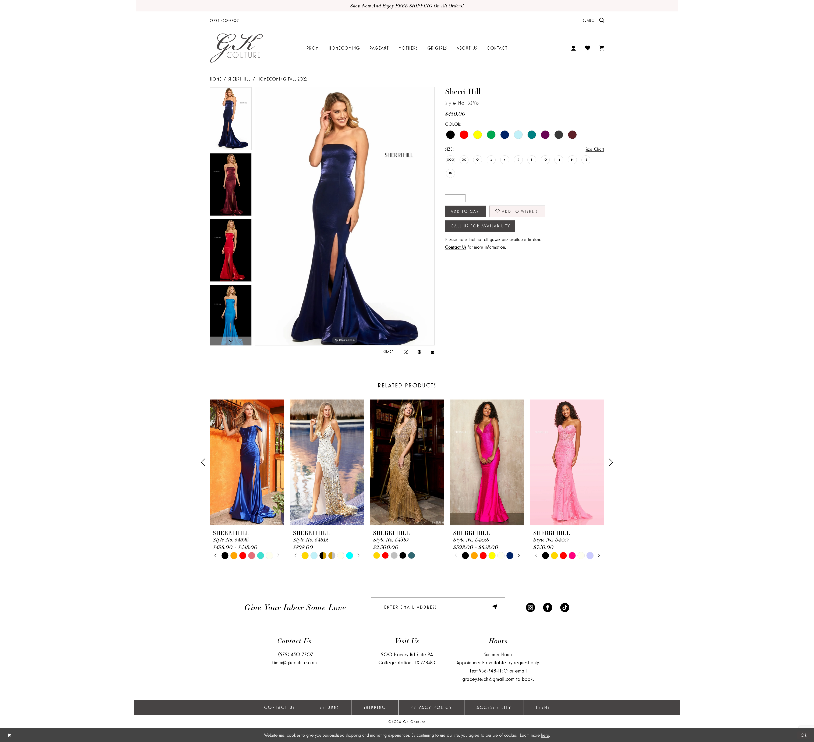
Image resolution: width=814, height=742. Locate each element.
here (545, 735)
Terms (543, 707)
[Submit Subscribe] (496, 607)
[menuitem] (224, 20)
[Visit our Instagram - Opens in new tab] (530, 607)
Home (216, 78)
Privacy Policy (431, 707)
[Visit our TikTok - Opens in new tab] (565, 607)
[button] (574, 48)
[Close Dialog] (9, 735)
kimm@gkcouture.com (294, 662)
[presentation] (247, 462)
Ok (804, 735)
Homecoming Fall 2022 (282, 78)
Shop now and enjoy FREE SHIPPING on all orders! (407, 6)
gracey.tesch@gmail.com (488, 679)
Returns (329, 707)
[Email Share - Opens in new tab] (433, 351)
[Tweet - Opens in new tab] (406, 351)
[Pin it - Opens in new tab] (419, 351)
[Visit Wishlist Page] (588, 48)
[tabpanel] (231, 120)
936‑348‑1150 (493, 671)
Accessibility (494, 707)
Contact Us (279, 707)
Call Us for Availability (480, 226)
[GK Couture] (236, 48)
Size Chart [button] (594, 149)
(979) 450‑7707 (295, 654)
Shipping (375, 707)
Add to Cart (466, 211)
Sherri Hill (239, 78)
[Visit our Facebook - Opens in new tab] (547, 607)
